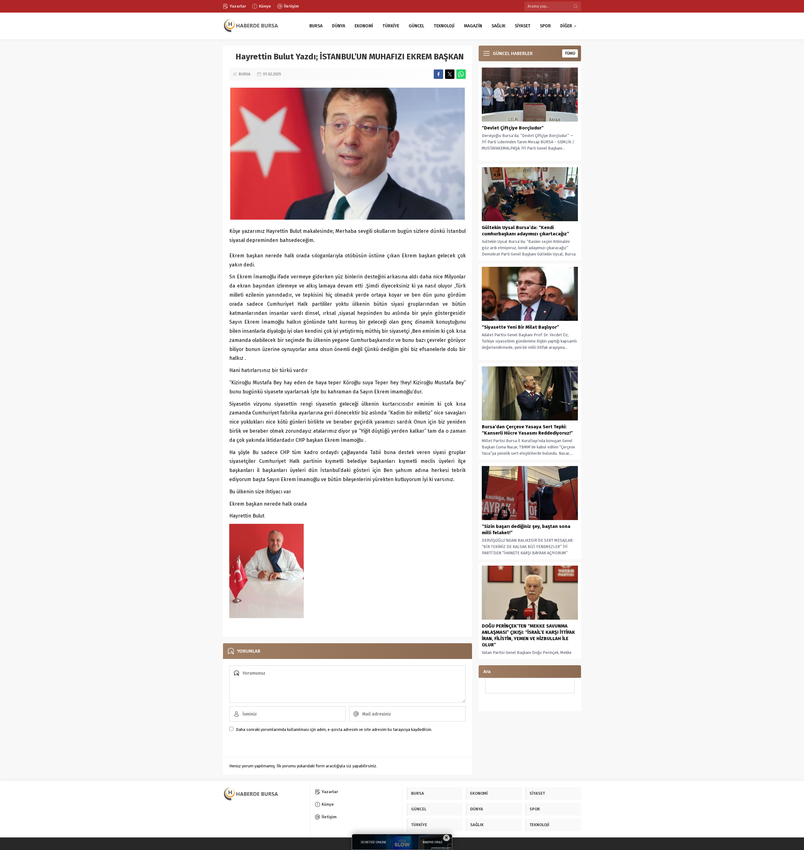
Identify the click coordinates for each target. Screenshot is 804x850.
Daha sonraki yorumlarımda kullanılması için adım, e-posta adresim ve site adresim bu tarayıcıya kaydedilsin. (334, 729)
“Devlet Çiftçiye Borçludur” (513, 128)
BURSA (244, 74)
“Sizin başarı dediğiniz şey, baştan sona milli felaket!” (526, 529)
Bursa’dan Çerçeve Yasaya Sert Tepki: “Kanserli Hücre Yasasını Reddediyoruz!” (527, 430)
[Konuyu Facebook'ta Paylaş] (438, 74)
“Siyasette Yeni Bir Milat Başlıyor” (520, 327)
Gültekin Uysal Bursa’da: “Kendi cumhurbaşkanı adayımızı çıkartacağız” (525, 231)
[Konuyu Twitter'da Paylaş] (449, 74)
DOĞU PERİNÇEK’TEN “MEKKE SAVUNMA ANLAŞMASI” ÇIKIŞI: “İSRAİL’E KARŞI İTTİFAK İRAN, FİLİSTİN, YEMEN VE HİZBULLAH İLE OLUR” (528, 635)
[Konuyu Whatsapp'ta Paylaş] (461, 74)
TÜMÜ (570, 53)
